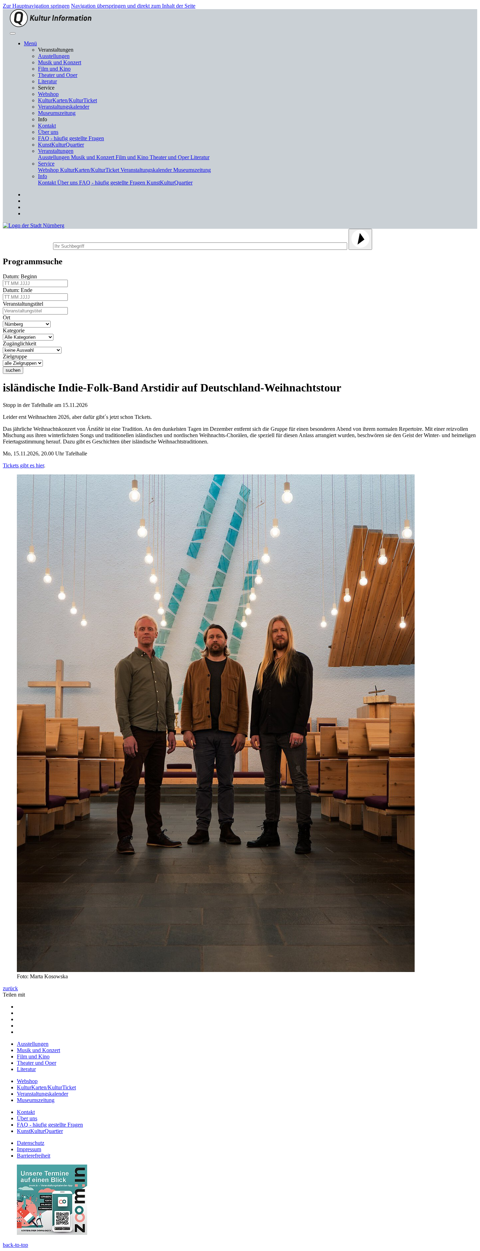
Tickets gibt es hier (23, 465)
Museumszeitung (57, 113)
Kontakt (47, 126)
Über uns (48, 132)
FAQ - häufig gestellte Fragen (71, 138)
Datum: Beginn (21, 276)
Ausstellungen (54, 56)
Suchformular (27, 245)
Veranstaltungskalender (63, 107)
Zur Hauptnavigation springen (36, 6)
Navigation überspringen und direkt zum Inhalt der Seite (133, 6)
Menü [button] (30, 43)
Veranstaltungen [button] (55, 151)
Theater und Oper (57, 75)
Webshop (48, 94)
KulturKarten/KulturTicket (67, 100)
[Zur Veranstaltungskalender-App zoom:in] (52, 1233)
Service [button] (46, 164)
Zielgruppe (16, 356)
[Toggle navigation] (12, 33)
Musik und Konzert (59, 62)
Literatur (47, 81)
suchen (13, 370)
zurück (10, 988)
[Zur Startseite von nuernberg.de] (33, 225)
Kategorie (15, 330)
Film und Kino (54, 69)
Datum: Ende (19, 290)
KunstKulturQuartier (61, 145)
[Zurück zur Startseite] (50, 25)
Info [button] (42, 176)
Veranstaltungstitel (24, 304)
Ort (8, 317)
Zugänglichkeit (21, 343)
